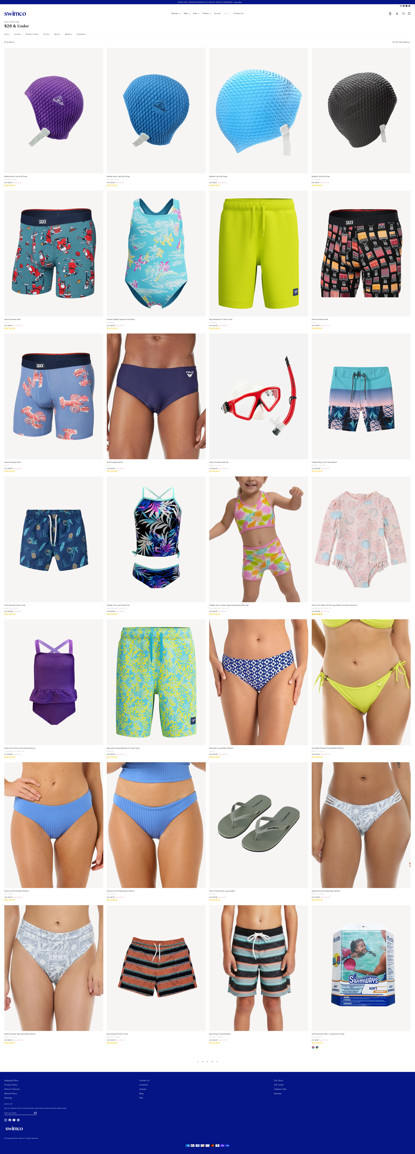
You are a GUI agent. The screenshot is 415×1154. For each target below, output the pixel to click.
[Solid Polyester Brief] (156, 396)
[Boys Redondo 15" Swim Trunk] (258, 253)
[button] (9, 185)
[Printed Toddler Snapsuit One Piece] (156, 253)
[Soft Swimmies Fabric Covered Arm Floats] (361, 968)
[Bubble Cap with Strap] (258, 110)
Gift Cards (279, 1084)
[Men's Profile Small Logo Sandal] (258, 825)
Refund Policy (10, 1093)
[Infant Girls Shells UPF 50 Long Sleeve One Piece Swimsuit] (361, 539)
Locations (143, 1084)
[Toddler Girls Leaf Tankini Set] (156, 539)
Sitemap (8, 1097)
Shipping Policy (11, 1080)
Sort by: (401, 42)
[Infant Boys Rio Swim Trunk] (53, 539)
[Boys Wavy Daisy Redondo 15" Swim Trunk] (156, 682)
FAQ (141, 1097)
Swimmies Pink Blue (313, 1047)
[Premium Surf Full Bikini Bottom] (53, 825)
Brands (217, 13)
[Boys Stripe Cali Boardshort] (258, 968)
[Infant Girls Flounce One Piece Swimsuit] (53, 682)
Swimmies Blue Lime (317, 1047)
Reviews (278, 1093)
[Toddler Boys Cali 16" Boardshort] (361, 396)
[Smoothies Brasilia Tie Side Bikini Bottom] (361, 682)
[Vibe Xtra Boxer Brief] (53, 253)
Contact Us (238, 13)
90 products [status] (9, 42)
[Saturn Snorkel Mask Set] (258, 396)
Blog (141, 1093)
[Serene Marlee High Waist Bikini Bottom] (53, 968)
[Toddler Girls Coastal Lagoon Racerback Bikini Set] (258, 539)
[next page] (217, 1061)
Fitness (206, 13)
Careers (143, 1089)
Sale (226, 13)
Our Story (278, 1080)
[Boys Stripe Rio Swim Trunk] (156, 968)
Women (175, 13)
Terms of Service (12, 1089)
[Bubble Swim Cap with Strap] (53, 110)
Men (186, 13)
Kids (195, 13)
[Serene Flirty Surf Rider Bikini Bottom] (361, 825)
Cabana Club (280, 1089)
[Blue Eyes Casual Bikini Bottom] (258, 682)
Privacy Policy (10, 1084)
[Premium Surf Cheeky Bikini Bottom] (156, 825)
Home (6, 22)
